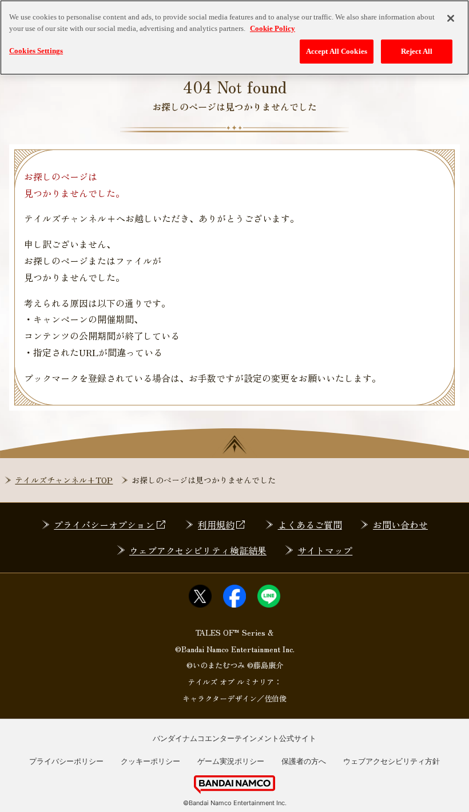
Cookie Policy (272, 28)
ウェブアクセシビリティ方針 (391, 761)
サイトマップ (324, 550)
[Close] (450, 18)
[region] (234, 37)
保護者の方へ (303, 761)
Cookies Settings (36, 50)
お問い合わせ (400, 524)
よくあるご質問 (310, 524)
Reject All (416, 51)
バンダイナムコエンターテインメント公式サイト (234, 738)
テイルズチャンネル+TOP (64, 480)
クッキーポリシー (150, 761)
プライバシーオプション (104, 524)
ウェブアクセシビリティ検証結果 (198, 550)
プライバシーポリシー (66, 761)
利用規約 (216, 524)
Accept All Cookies (336, 51)
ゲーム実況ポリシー (230, 761)
